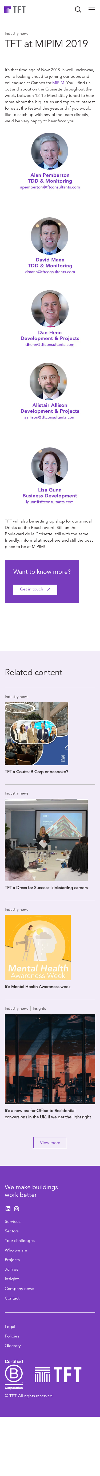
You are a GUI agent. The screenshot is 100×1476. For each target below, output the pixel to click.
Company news (19, 1288)
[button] (92, 9)
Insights (12, 1278)
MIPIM (58, 82)
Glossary (13, 1345)
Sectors (12, 1231)
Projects (12, 1259)
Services (13, 1221)
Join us (11, 1269)
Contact (12, 1298)
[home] (15, 9)
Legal (10, 1326)
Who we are (16, 1250)
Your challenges (20, 1240)
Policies (12, 1336)
